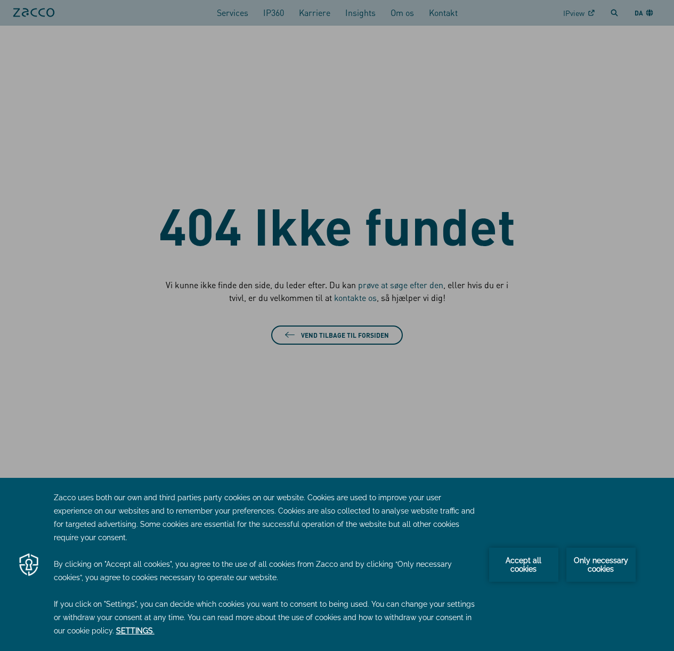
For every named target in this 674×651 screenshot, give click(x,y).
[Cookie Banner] (337, 564)
